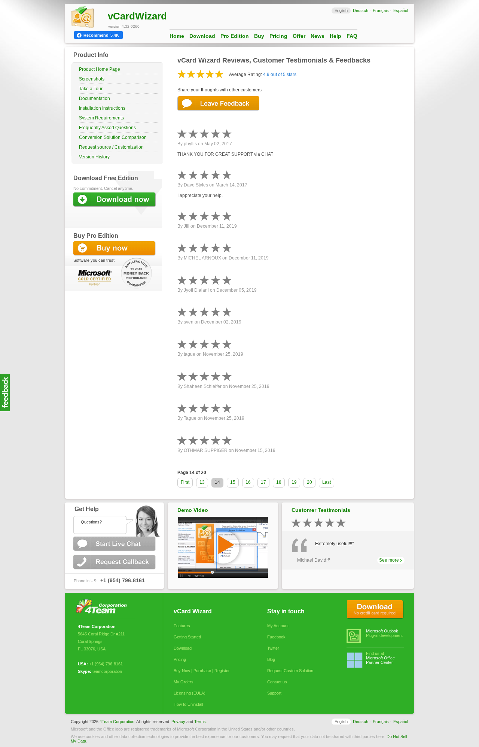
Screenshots (91, 79)
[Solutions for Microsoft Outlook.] (103, 607)
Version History (94, 157)
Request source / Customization (111, 147)
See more (389, 560)
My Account (278, 625)
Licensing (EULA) (189, 693)
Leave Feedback (218, 103)
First (185, 482)
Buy (259, 36)
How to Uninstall (188, 704)
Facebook (276, 637)
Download (202, 36)
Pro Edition (234, 36)
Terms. (200, 721)
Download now (115, 199)
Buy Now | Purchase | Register (202, 670)
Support (274, 693)
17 (263, 482)
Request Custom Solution (290, 670)
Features (182, 625)
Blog (271, 659)
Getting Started (187, 637)
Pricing (278, 36)
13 (202, 482)
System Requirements (101, 118)
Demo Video (192, 510)
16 (248, 482)
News (317, 36)
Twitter (273, 648)
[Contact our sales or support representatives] (114, 519)
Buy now (115, 248)
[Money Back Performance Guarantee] (137, 270)
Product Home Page (99, 69)
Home (177, 36)
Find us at (380, 658)
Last (326, 482)
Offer (299, 36)
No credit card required (375, 609)
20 (309, 482)
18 (278, 482)
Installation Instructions (102, 108)
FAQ (352, 36)
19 (294, 482)
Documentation (94, 98)
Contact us (277, 682)
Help (335, 36)
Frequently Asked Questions (107, 127)
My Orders (183, 682)
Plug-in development (384, 633)
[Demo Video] (223, 576)
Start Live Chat (115, 544)
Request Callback (115, 562)
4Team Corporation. (117, 721)
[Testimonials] (5, 410)
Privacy (178, 721)
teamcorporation (107, 671)
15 (232, 482)
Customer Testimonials (321, 510)
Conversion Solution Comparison (113, 137)
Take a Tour (91, 88)
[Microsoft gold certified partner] (93, 277)
